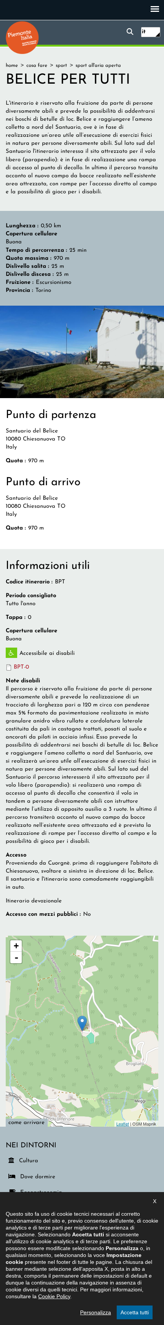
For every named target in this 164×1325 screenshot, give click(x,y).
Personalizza (95, 1312)
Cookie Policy (54, 1296)
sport (61, 65)
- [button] (16, 957)
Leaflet (122, 1124)
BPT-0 (21, 667)
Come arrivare (26, 1123)
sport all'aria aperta (98, 65)
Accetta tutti (135, 1312)
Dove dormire (36, 1177)
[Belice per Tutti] (82, 352)
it (144, 32)
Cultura (29, 1161)
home (12, 65)
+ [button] (16, 946)
